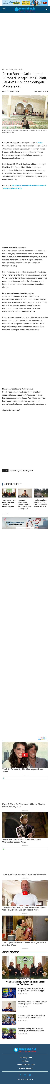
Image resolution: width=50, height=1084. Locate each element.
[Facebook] (11, 138)
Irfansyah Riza (13, 91)
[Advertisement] (25, 40)
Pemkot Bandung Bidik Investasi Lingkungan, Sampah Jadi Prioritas (31, 1029)
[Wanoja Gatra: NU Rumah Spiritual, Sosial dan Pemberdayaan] (9, 493)
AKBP (40, 143)
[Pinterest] (22, 138)
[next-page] (7, 513)
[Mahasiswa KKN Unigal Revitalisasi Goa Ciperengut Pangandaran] (9, 1019)
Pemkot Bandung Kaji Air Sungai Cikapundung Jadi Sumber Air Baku (40, 503)
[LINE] (33, 138)
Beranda (5, 69)
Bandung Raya (23, 496)
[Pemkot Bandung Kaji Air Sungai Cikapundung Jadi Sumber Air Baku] (41, 493)
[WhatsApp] (27, 138)
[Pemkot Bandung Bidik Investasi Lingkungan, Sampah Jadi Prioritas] (9, 1033)
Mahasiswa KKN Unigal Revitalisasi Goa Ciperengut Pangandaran (31, 1016)
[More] (38, 138)
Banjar (21, 69)
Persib (5, 996)
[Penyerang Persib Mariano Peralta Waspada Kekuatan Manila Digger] (9, 993)
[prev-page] (3, 513)
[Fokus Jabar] (25, 9)
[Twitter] (17, 138)
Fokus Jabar (13, 69)
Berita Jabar (28, 470)
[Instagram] (25, 1075)
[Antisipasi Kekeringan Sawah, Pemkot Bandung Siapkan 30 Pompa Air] (25, 493)
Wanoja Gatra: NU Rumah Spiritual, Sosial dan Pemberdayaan (9, 503)
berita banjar (15, 470)
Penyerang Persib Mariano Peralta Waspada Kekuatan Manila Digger (31, 989)
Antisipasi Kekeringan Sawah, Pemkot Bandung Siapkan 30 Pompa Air (24, 504)
